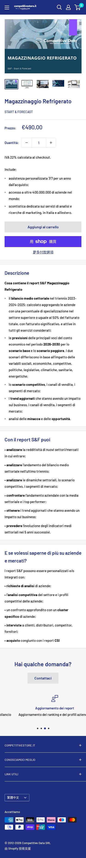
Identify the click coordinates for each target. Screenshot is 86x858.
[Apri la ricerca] (59, 7)
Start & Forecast (19, 112)
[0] (77, 7)
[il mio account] (68, 7)
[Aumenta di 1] (51, 142)
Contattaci (43, 678)
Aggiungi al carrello (43, 227)
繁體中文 (13, 797)
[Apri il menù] (7, 7)
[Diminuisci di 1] (26, 142)
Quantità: (12, 143)
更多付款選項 (43, 252)
